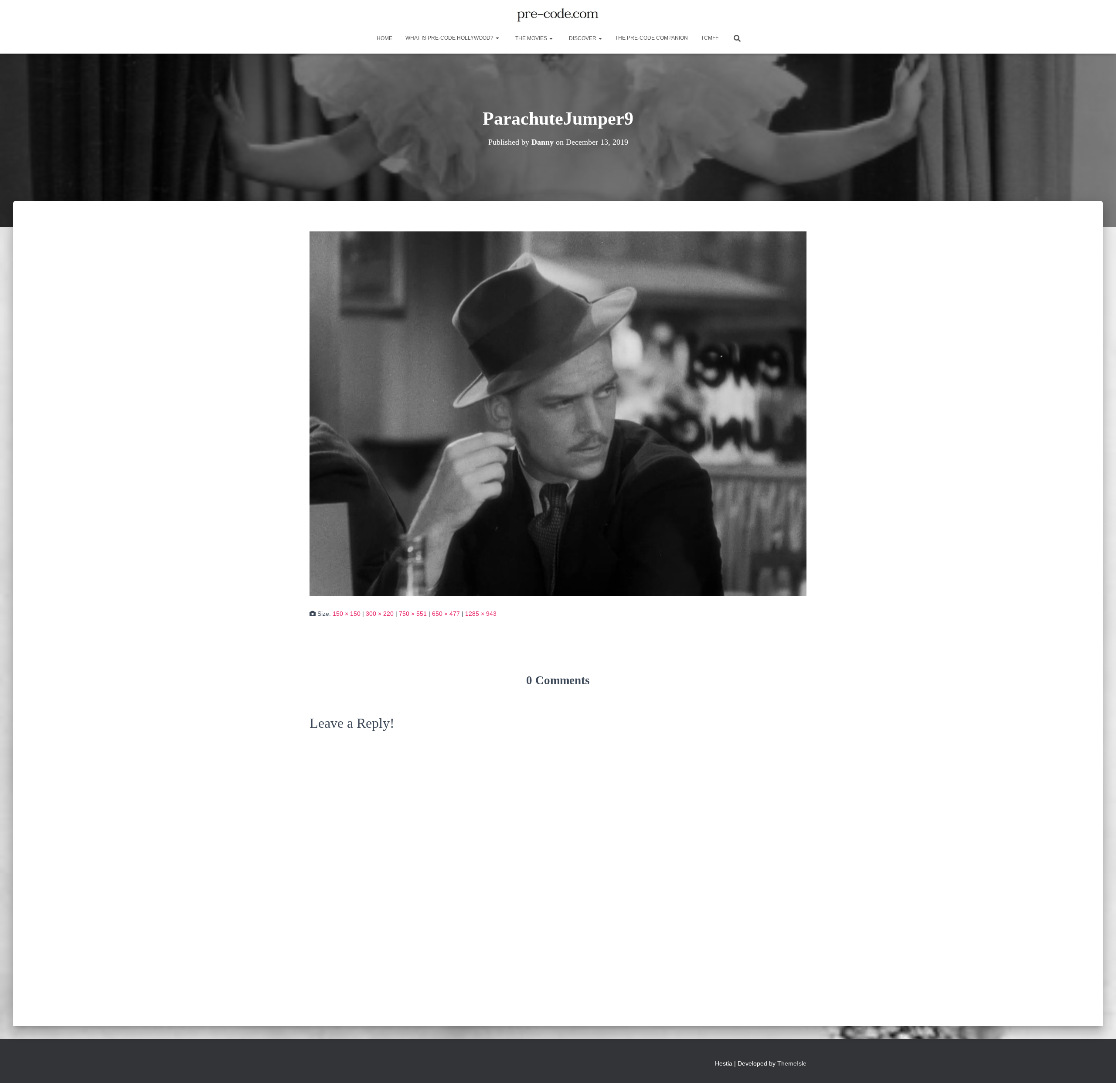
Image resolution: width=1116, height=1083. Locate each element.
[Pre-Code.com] (558, 15)
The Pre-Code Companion (651, 38)
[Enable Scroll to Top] (1099, 1065)
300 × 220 (380, 613)
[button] (497, 38)
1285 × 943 (481, 613)
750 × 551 (413, 613)
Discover (583, 38)
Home (383, 38)
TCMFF (709, 38)
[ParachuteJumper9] (558, 413)
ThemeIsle (791, 1063)
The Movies (531, 38)
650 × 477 (446, 613)
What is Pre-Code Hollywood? (450, 38)
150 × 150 (347, 613)
